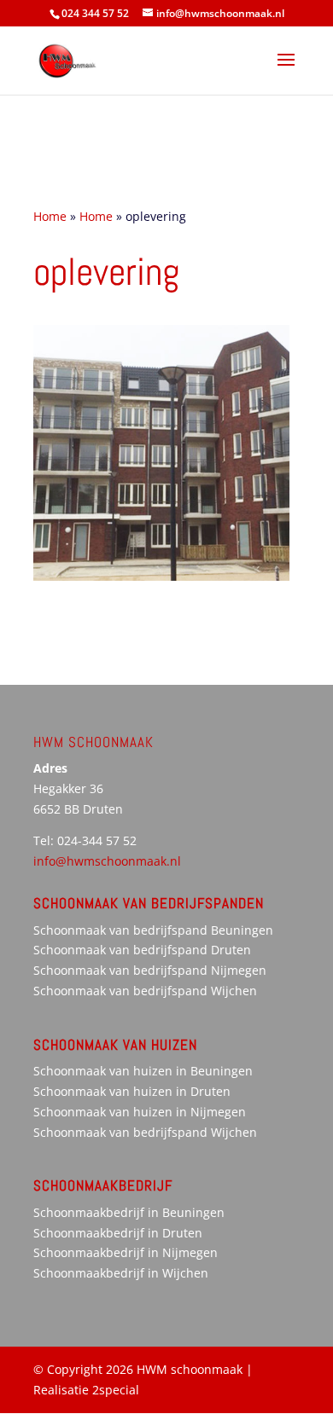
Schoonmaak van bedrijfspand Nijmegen (149, 970)
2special (115, 1390)
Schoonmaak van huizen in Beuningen (143, 1071)
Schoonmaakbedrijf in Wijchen (120, 1273)
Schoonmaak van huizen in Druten (132, 1091)
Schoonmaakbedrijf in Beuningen (129, 1212)
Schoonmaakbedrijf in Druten (117, 1233)
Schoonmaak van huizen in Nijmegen (139, 1112)
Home (50, 216)
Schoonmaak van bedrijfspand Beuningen (153, 930)
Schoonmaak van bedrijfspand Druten (142, 950)
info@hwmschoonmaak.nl (107, 861)
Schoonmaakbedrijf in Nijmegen (125, 1252)
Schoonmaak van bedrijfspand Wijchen (145, 990)
